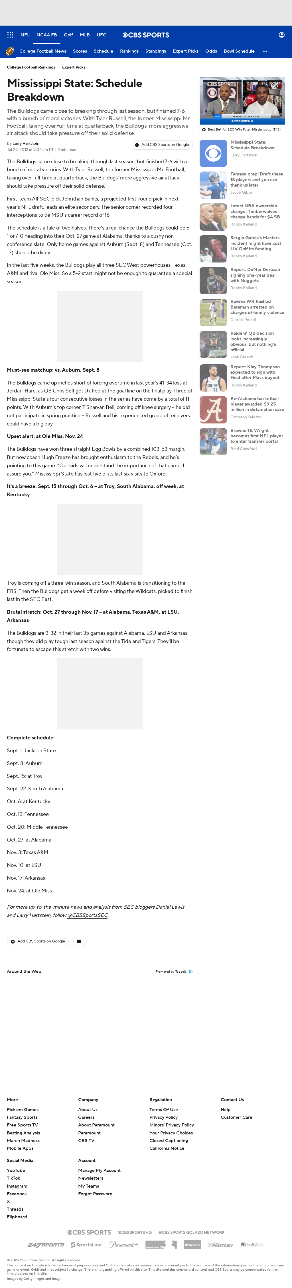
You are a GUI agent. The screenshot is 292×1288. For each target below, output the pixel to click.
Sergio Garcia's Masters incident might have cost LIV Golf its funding (255, 243)
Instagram (17, 1186)
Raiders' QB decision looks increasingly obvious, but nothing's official (253, 341)
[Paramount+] (124, 1243)
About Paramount (96, 1125)
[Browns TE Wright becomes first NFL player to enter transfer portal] (213, 441)
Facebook (17, 1194)
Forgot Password (95, 1194)
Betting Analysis (23, 1133)
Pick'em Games (22, 1110)
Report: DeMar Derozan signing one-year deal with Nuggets (255, 275)
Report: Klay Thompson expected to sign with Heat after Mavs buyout (255, 372)
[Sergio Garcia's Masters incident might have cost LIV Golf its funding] (213, 248)
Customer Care (236, 1117)
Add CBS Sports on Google (165, 144)
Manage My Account (99, 1170)
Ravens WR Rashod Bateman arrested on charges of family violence (257, 307)
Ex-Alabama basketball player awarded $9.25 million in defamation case (257, 404)
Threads (15, 1209)
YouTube (16, 1170)
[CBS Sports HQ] (135, 1232)
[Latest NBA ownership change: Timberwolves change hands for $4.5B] (213, 217)
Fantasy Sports (22, 1117)
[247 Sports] (45, 1243)
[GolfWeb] (253, 1245)
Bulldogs (26, 161)
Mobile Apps (20, 1148)
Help (226, 1110)
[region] (242, 101)
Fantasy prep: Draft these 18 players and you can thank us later (256, 179)
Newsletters (90, 1178)
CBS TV (86, 1141)
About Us (88, 1110)
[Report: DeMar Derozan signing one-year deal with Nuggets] (213, 280)
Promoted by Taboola (171, 972)
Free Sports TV (22, 1125)
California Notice (166, 1143)
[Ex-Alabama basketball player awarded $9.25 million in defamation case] (213, 409)
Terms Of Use (163, 1110)
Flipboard (17, 1217)
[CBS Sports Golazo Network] (192, 1232)
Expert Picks (74, 67)
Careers (86, 1117)
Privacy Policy (163, 1117)
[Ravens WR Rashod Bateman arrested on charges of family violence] (213, 312)
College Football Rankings (31, 67)
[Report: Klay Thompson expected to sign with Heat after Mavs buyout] (213, 378)
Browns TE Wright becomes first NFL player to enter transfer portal (256, 436)
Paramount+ (90, 1133)
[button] (10, 35)
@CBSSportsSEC (87, 915)
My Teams (88, 1186)
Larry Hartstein (26, 143)
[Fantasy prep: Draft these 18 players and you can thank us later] (213, 185)
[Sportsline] (86, 1244)
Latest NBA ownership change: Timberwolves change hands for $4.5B (255, 211)
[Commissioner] (161, 1243)
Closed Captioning (168, 1135)
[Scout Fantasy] (221, 1244)
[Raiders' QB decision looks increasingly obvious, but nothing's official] (213, 344)
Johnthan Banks (80, 199)
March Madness (23, 1141)
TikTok (13, 1178)
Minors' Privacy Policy (171, 1125)
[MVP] (192, 1242)
